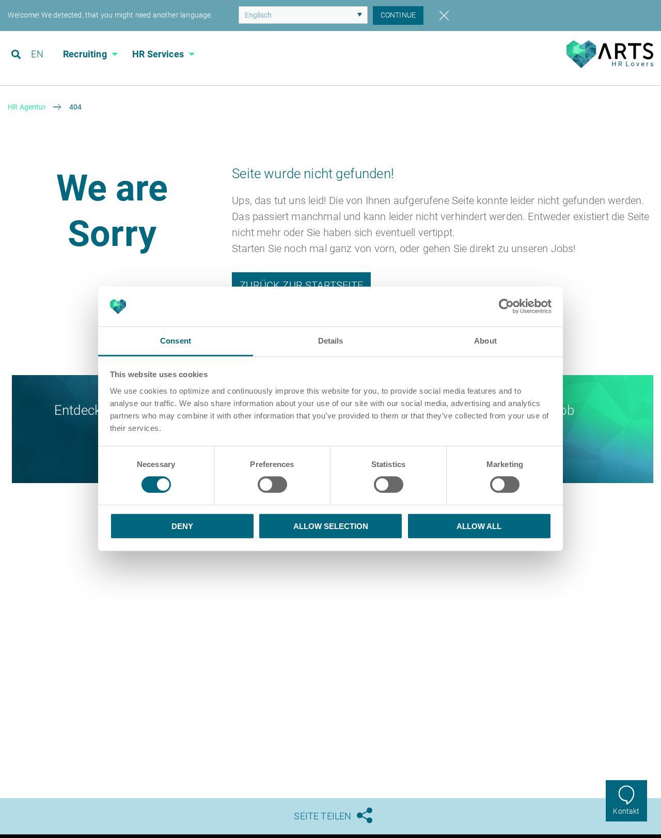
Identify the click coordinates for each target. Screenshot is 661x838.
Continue (398, 15)
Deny (182, 525)
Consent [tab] (175, 340)
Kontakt (626, 811)
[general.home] (609, 65)
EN (37, 54)
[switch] (272, 484)
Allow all (479, 525)
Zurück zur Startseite (301, 285)
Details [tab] (330, 340)
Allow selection (330, 525)
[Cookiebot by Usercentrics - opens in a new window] (506, 306)
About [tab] (485, 340)
